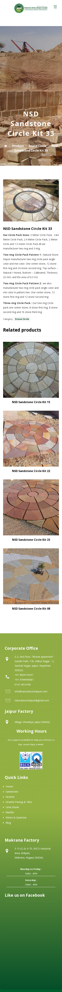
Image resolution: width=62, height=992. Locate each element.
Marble (10, 812)
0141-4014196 (23, 684)
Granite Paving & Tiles (19, 802)
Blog (8, 822)
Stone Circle (22, 319)
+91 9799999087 (24, 679)
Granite (10, 796)
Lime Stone (12, 807)
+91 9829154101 (24, 674)
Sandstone (12, 791)
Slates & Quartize (16, 817)
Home (9, 786)
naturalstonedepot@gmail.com (32, 700)
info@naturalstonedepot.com (31, 691)
